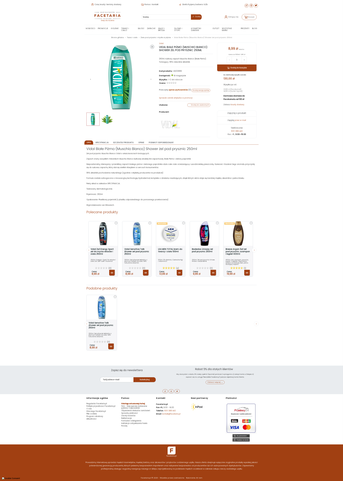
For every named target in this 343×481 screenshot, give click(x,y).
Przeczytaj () (175, 90)
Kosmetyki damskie (196, 29)
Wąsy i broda (161, 29)
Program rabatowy (94, 416)
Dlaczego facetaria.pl (96, 411)
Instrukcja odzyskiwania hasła (134, 423)
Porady (124, 426)
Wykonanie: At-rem (194, 478)
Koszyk (251, 17)
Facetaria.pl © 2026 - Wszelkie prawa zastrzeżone (163, 478)
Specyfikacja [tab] (102, 142)
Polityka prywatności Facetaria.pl (100, 406)
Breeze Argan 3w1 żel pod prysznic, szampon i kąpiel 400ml (238, 251)
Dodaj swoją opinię (201, 90)
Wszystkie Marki (227, 29)
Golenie (115, 28)
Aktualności (91, 419)
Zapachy (151, 28)
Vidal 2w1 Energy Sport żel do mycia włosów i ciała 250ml (102, 251)
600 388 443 (237, 131)
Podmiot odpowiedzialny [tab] (161, 142)
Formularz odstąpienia (131, 420)
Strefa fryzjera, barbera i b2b (195, 4)
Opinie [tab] (141, 142)
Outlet (215, 28)
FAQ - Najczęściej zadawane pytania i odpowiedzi (134, 407)
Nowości (90, 28)
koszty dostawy (237, 104)
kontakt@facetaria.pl (171, 414)
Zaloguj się (233, 17)
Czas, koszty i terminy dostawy (107, 4)
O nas (89, 408)
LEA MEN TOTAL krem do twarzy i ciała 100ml (170, 250)
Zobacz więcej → (215, 382)
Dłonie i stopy (178, 29)
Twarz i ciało (125, 29)
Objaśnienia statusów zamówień (135, 410)
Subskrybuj (145, 379)
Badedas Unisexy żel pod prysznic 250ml (202, 250)
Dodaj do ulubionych (200, 105)
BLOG (254, 28)
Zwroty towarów (128, 415)
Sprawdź (175, 98)
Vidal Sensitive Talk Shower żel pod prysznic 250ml (136, 251)
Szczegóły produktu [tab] (123, 142)
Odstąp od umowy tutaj (133, 403)
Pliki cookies (91, 414)
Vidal (161, 43)
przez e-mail (240, 120)
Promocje (103, 28)
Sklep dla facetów (107, 20)
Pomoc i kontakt (151, 4)
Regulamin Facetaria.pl (96, 403)
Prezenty (245, 28)
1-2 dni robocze (175, 79)
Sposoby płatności (129, 413)
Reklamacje (126, 418)
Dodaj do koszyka (238, 67)
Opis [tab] (89, 142)
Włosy (141, 28)
